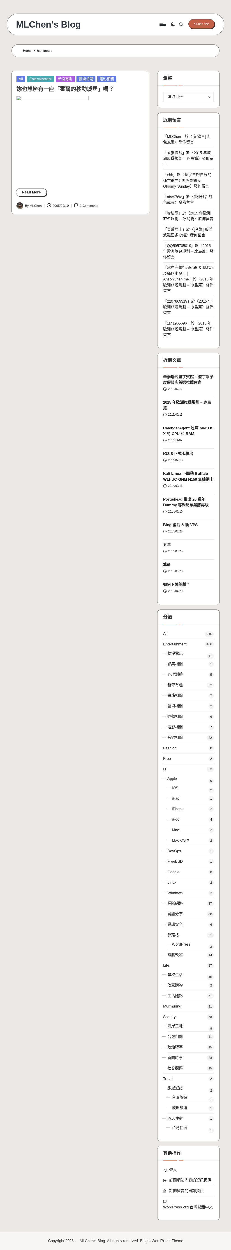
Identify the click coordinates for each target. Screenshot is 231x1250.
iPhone (177, 809)
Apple (172, 778)
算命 (167, 565)
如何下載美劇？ (176, 584)
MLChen (174, 136)
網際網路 (175, 903)
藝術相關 (86, 79)
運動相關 (175, 716)
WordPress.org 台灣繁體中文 (188, 1207)
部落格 (173, 935)
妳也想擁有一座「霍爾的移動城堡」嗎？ (65, 89)
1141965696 (177, 323)
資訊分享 (175, 914)
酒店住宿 (175, 1118)
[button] (201, 24)
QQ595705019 (179, 246)
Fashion (169, 748)
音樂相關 (175, 737)
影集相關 (175, 664)
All (21, 79)
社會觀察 (175, 1068)
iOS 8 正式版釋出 (178, 454)
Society (169, 1017)
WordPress (181, 944)
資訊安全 (175, 924)
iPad (175, 798)
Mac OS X (180, 840)
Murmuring (172, 1006)
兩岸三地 (175, 1026)
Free (167, 758)
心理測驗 (175, 674)
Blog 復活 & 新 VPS (180, 525)
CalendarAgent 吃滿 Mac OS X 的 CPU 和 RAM (188, 431)
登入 (173, 1170)
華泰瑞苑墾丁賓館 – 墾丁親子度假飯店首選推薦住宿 (188, 380)
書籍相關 (175, 695)
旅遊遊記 (175, 1088)
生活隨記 (175, 996)
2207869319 (177, 301)
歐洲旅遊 (179, 1108)
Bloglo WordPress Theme (161, 1241)
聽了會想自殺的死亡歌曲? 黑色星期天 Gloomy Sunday (187, 180)
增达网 (172, 213)
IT (164, 769)
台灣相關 (175, 1037)
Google (173, 872)
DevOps (174, 851)
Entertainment (40, 79)
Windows (175, 893)
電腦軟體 (175, 955)
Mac (175, 830)
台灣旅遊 (179, 1097)
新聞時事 (175, 1058)
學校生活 (175, 975)
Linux (171, 882)
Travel (168, 1079)
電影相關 (106, 79)
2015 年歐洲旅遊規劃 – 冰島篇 (187, 405)
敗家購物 (175, 985)
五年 (167, 545)
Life (166, 965)
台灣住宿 (179, 1128)
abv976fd (174, 197)
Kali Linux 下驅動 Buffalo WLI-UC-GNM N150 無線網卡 (188, 476)
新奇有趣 (65, 79)
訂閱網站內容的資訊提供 (190, 1180)
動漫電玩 (175, 653)
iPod (175, 819)
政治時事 (175, 1047)
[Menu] (162, 24)
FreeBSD (175, 861)
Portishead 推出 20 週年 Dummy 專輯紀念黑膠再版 (186, 502)
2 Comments (89, 205)
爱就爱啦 (174, 153)
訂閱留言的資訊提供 (186, 1191)
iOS (175, 788)
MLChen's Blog (48, 24)
